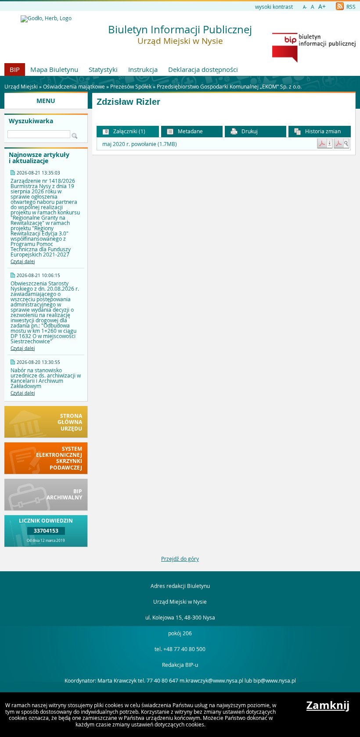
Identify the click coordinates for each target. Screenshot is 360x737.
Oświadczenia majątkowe (74, 86)
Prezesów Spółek (130, 86)
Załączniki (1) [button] (128, 131)
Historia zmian (322, 131)
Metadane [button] (189, 131)
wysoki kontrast (274, 6)
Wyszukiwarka (31, 121)
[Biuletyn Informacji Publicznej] (314, 60)
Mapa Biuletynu (54, 69)
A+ (322, 6)
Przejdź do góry (180, 558)
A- (305, 7)
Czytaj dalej (23, 261)
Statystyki (103, 69)
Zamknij (327, 705)
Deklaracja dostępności (203, 69)
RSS (350, 6)
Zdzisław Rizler (128, 101)
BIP (15, 69)
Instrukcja (143, 69)
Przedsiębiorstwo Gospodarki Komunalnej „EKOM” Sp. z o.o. (229, 86)
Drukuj (249, 131)
